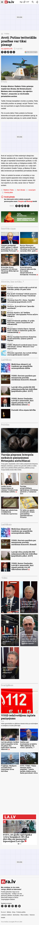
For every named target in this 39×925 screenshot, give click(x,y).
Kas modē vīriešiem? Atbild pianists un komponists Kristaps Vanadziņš (21, 295)
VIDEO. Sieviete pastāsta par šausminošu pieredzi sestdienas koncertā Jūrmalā (23, 378)
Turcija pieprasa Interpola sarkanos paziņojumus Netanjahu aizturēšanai (17, 457)
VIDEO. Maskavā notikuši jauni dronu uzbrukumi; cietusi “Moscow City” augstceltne (22, 346)
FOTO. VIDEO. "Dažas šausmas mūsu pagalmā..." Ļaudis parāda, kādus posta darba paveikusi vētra (29, 769)
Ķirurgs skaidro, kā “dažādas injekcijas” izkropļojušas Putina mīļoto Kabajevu (22, 314)
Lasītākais (6, 359)
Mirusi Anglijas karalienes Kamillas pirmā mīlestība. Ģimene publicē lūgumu (21, 338)
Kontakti (3, 917)
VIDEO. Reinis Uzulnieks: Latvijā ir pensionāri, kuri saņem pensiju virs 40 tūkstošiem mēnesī (22, 401)
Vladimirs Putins (7, 190)
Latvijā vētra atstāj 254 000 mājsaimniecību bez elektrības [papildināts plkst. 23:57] (24, 389)
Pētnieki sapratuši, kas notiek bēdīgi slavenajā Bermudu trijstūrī (22, 354)
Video (4, 577)
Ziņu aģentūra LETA (6, 49)
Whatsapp (29, 201)
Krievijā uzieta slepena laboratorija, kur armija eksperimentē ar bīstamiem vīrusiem (28, 271)
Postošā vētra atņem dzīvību (23, 410)
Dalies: (12, 206)
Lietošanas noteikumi (6, 915)
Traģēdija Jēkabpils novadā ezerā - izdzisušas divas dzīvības (9, 768)
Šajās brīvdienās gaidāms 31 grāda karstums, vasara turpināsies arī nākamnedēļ (20, 322)
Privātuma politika (20, 912)
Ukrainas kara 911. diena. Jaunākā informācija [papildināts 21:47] (21, 301)
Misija (13, 912)
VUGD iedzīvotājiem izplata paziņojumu (18, 717)
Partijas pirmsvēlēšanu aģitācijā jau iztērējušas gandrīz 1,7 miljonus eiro (29, 490)
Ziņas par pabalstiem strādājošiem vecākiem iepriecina (9, 512)
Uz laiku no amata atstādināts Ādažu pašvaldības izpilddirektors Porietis (27, 513)
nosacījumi (30, 190)
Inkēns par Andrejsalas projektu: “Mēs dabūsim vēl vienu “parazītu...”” (28, 744)
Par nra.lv (3, 912)
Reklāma (9, 912)
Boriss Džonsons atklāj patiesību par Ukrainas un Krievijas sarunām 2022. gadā (29, 248)
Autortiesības (16, 915)
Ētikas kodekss (24, 915)
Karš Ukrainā (20, 190)
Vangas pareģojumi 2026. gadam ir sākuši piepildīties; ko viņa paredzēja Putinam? (9, 248)
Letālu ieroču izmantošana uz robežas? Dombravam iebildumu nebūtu (9, 489)
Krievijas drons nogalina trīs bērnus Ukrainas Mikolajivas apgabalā (10, 270)
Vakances (32, 915)
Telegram (21, 201)
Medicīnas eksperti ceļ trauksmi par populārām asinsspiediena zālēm (21, 366)
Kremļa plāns (7, 192)
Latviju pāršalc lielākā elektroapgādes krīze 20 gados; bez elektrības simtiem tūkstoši (10, 745)
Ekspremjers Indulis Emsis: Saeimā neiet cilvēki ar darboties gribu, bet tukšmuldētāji (21, 330)
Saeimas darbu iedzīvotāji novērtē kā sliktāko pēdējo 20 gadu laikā (22, 288)
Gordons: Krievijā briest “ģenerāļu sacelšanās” (20, 307)
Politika (6, 34)
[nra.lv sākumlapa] (9, 2)
